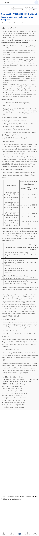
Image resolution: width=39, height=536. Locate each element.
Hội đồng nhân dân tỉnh (27, 496)
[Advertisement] (19, 432)
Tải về (26, 7)
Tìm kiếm (13, 7)
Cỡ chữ (31, 7)
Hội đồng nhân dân (13, 496)
